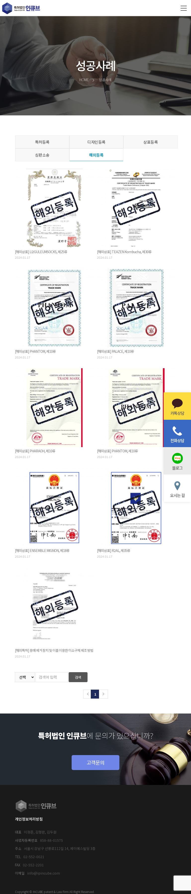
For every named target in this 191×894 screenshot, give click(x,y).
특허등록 (42, 142)
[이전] (87, 694)
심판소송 (42, 155)
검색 (78, 677)
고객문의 (95, 762)
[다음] (103, 694)
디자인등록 (96, 142)
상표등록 (150, 142)
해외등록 (96, 155)
